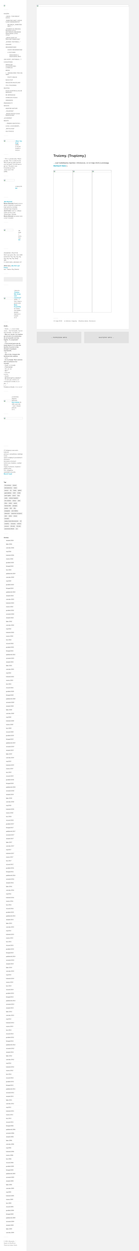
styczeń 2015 (10, 945)
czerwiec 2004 (10, 1232)
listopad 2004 (10, 1214)
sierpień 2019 (10, 750)
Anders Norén (13, 1245)
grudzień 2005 (10, 1166)
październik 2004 (10, 1217)
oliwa (6, 503)
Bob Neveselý (8, 201)
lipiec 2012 (9, 1055)
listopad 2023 (10, 588)
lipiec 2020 (9, 709)
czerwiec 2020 (10, 713)
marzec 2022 (9, 636)
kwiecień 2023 (10, 603)
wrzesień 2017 (10, 835)
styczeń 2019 (10, 776)
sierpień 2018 (10, 794)
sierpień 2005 (10, 1181)
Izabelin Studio (12, 97)
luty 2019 (8, 772)
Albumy (8, 44)
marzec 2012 (9, 1070)
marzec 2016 (9, 901)
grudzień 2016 (10, 868)
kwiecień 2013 (10, 1022)
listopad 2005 (10, 1170)
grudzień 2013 (10, 993)
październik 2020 (10, 698)
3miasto (14, 485)
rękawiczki (7, 513)
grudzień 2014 (10, 949)
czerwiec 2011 (10, 1103)
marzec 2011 (9, 1114)
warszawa (13, 523)
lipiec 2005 (9, 1184)
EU (10, 490)
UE (20, 521)
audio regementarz (15, 49)
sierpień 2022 (10, 617)
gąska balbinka (8, 493)
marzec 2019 (9, 768)
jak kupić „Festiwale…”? (13, 59)
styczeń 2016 (10, 908)
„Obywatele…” (12, 1241)
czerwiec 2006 (10, 1144)
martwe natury (12, 108)
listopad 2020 (10, 695)
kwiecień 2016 (10, 897)
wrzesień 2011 (10, 1092)
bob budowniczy (8, 487)
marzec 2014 (9, 982)
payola (15, 503)
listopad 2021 (10, 651)
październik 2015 (10, 916)
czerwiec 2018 (10, 801)
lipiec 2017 (9, 842)
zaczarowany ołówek (9, 528)
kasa (18, 495)
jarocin (14, 495)
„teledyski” (10, 111)
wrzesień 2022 (10, 614)
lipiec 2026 (9, 544)
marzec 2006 (9, 1155)
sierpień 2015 (10, 919)
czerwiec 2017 (10, 846)
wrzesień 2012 (10, 1048)
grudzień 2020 (10, 691)
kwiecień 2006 (10, 1151)
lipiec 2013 (9, 1011)
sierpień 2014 (10, 963)
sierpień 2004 (10, 1225)
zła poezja (10, 131)
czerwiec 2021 (10, 669)
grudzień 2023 (10, 584)
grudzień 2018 (10, 779)
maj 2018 (8, 805)
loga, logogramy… (13, 126)
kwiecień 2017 (10, 853)
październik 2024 (10, 573)
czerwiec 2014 (10, 971)
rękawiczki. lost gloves (16, 513)
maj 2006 (8, 1147)
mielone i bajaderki (13, 498)
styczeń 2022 (10, 643)
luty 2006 (8, 1159)
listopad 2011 (10, 1085)
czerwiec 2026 (10, 547)
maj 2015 (8, 930)
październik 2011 (10, 1089)
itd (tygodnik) (11, 85)
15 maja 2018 (57, 321)
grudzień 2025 (10, 562)
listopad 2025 (10, 566)
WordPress (13, 1243)
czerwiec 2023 (10, 599)
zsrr (17, 528)
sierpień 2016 (10, 882)
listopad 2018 (10, 783)
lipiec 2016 (9, 886)
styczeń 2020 (10, 732)
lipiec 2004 (9, 1229)
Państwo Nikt (8, 505)
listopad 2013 (10, 997)
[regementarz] (11, 47)
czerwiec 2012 (10, 1059)
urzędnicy (7, 523)
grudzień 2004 (10, 1210)
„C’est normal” (13, 387)
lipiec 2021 (9, 665)
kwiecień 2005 (10, 1195)
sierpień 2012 (10, 1052)
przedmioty (8, 103)
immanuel (9, 100)
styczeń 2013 (10, 1033)
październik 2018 (10, 787)
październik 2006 (10, 1129)
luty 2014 (8, 986)
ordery (10, 503)
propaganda (7, 510)
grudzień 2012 (10, 1037)
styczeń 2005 (10, 1206)
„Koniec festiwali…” (13, 42)
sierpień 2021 (10, 662)
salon (6, 516)
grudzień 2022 (10, 610)
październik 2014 (10, 956)
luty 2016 (8, 904)
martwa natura (83, 321)
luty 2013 (8, 1030)
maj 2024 (8, 581)
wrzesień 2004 (10, 1221)
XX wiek (19, 526)
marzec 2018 (9, 812)
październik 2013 (10, 1000)
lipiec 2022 (9, 621)
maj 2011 (8, 1107)
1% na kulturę (8, 485)
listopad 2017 (10, 827)
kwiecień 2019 (10, 765)
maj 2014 (8, 974)
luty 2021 (8, 684)
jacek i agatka (8, 495)
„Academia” (8, 118)
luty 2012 (8, 1074)
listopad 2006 (10, 1125)
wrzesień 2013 (10, 1004)
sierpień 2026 (10, 540)
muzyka (7, 88)
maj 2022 (8, 628)
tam (19, 239)
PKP (11, 508)
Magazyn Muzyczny (13, 82)
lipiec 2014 (9, 967)
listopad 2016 (10, 871)
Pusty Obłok (12, 77)
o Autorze (12, 52)
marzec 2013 (9, 1026)
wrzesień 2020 (10, 702)
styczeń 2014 (10, 989)
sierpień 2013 (10, 1008)
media (6, 498)
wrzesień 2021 (10, 658)
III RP (14, 493)
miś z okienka (8, 500)
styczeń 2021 (10, 687)
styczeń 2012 (10, 1078)
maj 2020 (8, 717)
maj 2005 (8, 1192)
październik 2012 (10, 1044)
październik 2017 (10, 831)
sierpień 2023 (10, 595)
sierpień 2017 (10, 838)
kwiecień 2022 (10, 632)
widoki (6, 105)
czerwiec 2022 (10, 625)
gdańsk (19, 490)
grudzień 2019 (10, 735)
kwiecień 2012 (10, 1067)
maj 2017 (8, 849)
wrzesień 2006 (10, 1133)
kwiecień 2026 (10, 555)
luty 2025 (8, 570)
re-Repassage (10, 95)
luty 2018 (8, 816)
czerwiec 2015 (10, 927)
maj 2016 (8, 894)
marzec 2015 (9, 938)
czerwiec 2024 (10, 577)
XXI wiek (13, 526)
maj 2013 (8, 1019)
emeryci (6, 490)
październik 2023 (10, 592)
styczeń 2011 (10, 1122)
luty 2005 (8, 1203)
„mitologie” (10, 128)
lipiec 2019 (9, 754)
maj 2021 (8, 673)
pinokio (6, 508)
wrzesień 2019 (10, 746)
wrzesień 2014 (10, 960)
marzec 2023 (9, 606)
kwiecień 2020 (10, 720)
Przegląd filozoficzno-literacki (11, 66)
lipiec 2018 (9, 798)
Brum (8, 70)
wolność (19, 523)
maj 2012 (8, 1063)
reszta (6, 120)
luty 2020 (8, 728)
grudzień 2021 (10, 647)
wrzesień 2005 (10, 1177)
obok (19, 500)
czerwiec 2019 (10, 757)
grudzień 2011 (10, 1081)
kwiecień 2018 (10, 809)
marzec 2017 (9, 857)
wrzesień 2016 (10, 879)
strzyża (15, 516)
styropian (7, 518)
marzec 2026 (9, 559)
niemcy (14, 500)
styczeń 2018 (10, 820)
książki (6, 13)
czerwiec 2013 (10, 1015)
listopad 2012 (10, 1041)
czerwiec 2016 (10, 890)
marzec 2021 (9, 680)
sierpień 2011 (10, 1096)
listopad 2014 (10, 952)
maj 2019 (8, 761)
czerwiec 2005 (10, 1188)
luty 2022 (8, 639)
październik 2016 (10, 875)
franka (14, 490)
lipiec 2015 (9, 923)
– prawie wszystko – (13, 123)
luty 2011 (8, 1118)
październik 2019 (10, 743)
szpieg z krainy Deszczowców (11, 521)
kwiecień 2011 (10, 1111)
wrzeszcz (7, 526)
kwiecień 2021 (10, 676)
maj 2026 (8, 551)
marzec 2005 (9, 1199)
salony (10, 516)
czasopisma (8, 62)
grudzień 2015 (10, 912)
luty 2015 (8, 941)
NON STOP (9, 80)
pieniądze (15, 505)
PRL (15, 508)
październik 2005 (10, 1173)
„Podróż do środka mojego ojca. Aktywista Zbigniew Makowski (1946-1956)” (13, 32)
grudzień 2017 (10, 824)
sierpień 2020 (10, 706)
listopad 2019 (10, 739)
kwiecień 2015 (10, 934)
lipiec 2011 (9, 1100)
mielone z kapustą (71, 321)
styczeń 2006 (10, 1162)
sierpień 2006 (10, 1136)
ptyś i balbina (15, 510)
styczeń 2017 (10, 864)
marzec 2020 (9, 724)
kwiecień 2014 (10, 978)
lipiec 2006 (9, 1140)
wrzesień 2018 (10, 790)
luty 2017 (8, 860)
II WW (18, 493)
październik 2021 (10, 654)
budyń (15, 487)
